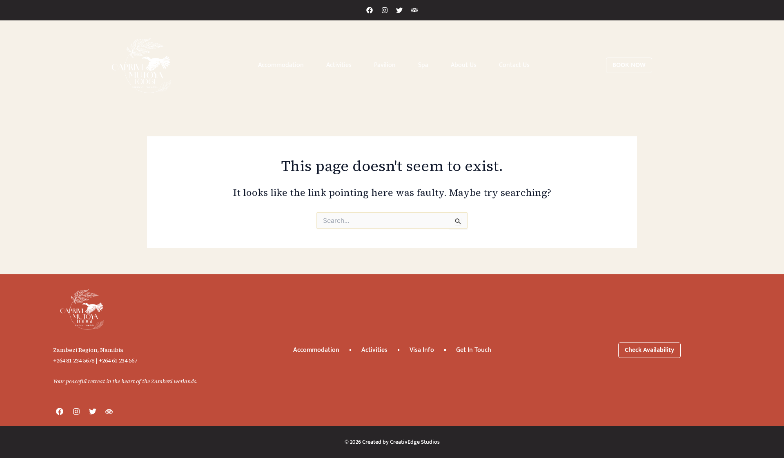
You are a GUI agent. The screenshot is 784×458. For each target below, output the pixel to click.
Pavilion (385, 65)
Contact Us (514, 65)
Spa (423, 65)
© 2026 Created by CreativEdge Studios (392, 442)
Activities (339, 65)
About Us (464, 65)
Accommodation (281, 65)
